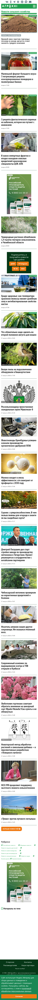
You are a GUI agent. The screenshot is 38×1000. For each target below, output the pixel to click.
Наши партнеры (27, 965)
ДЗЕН (13, 264)
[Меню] (34, 6)
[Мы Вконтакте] (7, 2)
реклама (10, 175)
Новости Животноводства (10, 435)
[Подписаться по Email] (30, 2)
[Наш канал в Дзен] (18, 2)
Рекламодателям (10, 965)
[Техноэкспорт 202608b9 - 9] (19, 194)
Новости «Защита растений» (10, 151)
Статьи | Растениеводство (11, 35)
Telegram (23, 264)
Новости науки (6, 291)
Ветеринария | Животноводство (11, 402)
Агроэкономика (16, 859)
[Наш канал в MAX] (26, 2)
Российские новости (9, 845)
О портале (10, 962)
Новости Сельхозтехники (9, 780)
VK (16, 269)
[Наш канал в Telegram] (14, 2)
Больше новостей (11, 829)
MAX (23, 269)
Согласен (19, 996)
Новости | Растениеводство (10, 698)
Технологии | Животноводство (11, 472)
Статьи (4, 69)
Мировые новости (25, 845)
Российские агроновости (9, 232)
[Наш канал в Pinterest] (22, 2)
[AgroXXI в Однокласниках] (11, 2)
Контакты (28, 962)
